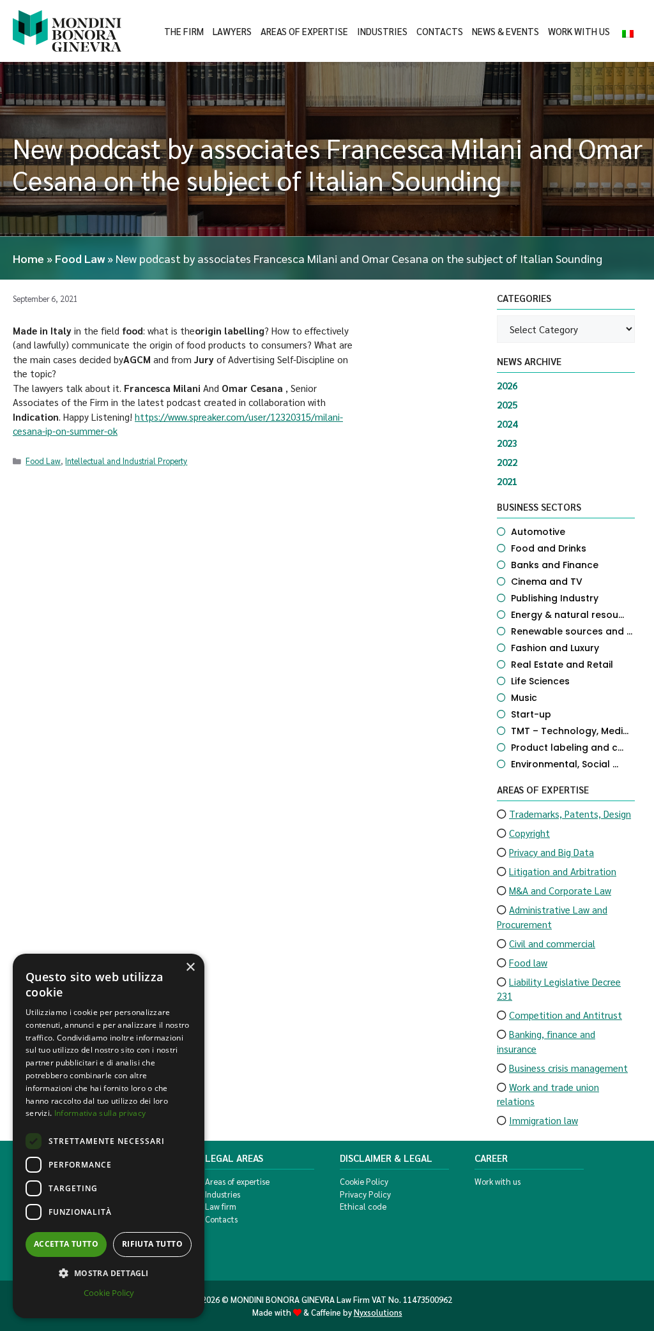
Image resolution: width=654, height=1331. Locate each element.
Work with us (579, 31)
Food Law (80, 258)
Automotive (538, 531)
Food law (528, 962)
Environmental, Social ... (564, 764)
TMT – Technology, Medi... (569, 731)
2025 (507, 404)
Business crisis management (568, 1068)
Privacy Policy (365, 1194)
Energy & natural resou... (567, 614)
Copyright (529, 833)
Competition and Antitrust (565, 1015)
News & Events (505, 31)
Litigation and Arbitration (562, 871)
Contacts (439, 31)
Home (28, 258)
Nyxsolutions (378, 1312)
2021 (507, 481)
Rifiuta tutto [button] (152, 1243)
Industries (382, 31)
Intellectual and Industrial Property (126, 460)
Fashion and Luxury (555, 648)
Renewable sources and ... (571, 631)
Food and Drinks (548, 548)
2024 (507, 423)
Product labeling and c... (567, 747)
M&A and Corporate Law (560, 890)
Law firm (220, 1206)
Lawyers (232, 31)
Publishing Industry (554, 598)
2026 (507, 385)
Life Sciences (540, 681)
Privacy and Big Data (551, 852)
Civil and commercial (552, 943)
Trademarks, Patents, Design (570, 814)
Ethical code (363, 1206)
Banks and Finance (554, 565)
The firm (184, 31)
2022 (507, 462)
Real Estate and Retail (562, 664)
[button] (109, 1273)
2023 (507, 443)
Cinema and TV (546, 581)
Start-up (531, 714)
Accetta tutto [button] (66, 1243)
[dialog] (108, 1136)
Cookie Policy (364, 1181)
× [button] (190, 967)
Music (524, 697)
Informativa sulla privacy (100, 1113)
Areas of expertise (304, 31)
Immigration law (543, 1120)
